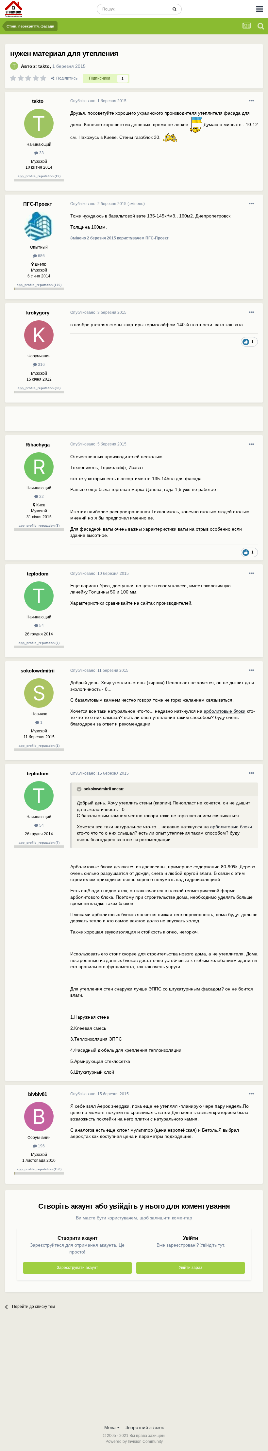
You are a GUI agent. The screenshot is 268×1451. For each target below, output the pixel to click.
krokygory (37, 312)
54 (41, 625)
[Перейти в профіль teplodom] (39, 596)
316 (41, 364)
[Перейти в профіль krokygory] (39, 335)
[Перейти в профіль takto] (14, 66)
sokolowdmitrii (38, 670)
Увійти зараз (190, 1267)
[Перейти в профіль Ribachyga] (39, 467)
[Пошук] (174, 9)
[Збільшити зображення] (196, 124)
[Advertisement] (146, 421)
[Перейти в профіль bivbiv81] (39, 1116)
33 (41, 153)
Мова (110, 1427)
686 (41, 256)
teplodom (37, 573)
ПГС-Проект (37, 204)
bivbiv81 (37, 1094)
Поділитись (65, 78)
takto (44, 66)
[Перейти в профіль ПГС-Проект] (39, 226)
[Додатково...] (251, 101)
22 (41, 496)
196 (41, 1146)
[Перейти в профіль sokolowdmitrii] (39, 693)
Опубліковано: (98, 101)
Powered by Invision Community (134, 1441)
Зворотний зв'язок (145, 1427)
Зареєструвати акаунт (77, 1267)
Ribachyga (37, 444)
